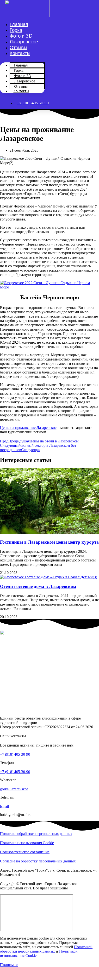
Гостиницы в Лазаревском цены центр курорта (49, 542)
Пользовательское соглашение (25, 852)
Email (4, 806)
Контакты (20, 53)
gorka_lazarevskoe (14, 789)
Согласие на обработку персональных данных (38, 861)
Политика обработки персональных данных (36, 834)
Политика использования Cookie (27, 843)
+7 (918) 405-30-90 (15, 754)
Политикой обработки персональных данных (46, 949)
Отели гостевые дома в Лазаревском (38, 586)
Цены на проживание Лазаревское (28, 428)
